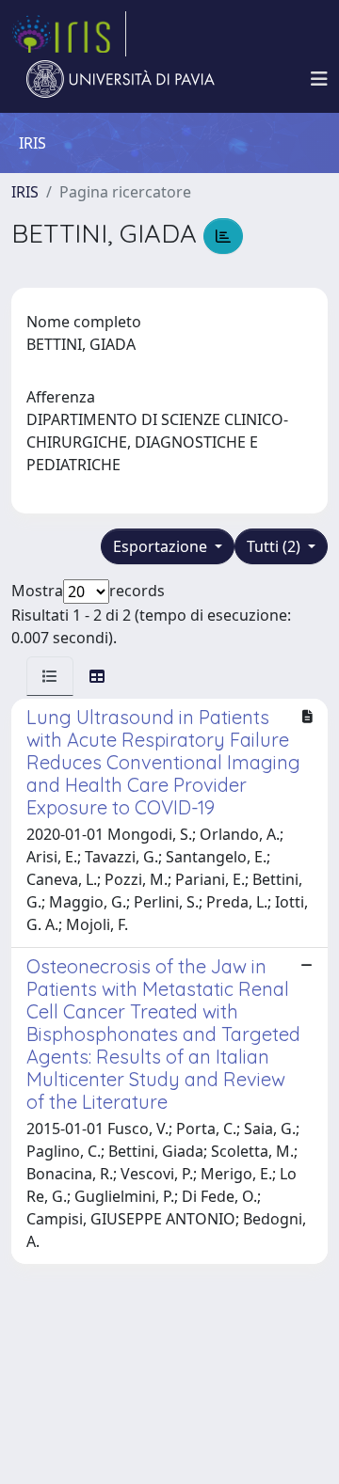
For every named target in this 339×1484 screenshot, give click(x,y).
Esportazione (162, 546)
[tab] (49, 676)
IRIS (25, 192)
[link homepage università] (120, 79)
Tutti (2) (275, 546)
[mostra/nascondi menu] (319, 79)
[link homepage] (68, 33)
